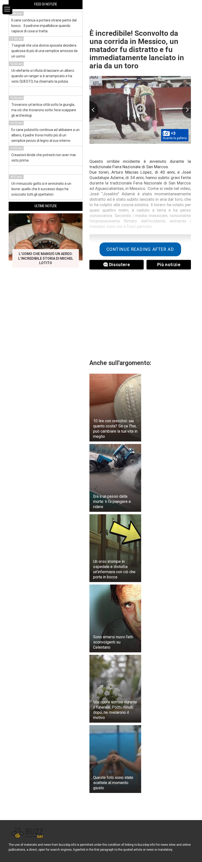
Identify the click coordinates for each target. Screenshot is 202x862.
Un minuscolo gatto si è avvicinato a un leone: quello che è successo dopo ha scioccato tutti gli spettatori (41, 189)
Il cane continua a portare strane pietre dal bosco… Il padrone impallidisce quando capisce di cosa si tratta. (44, 25)
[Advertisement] (140, 311)
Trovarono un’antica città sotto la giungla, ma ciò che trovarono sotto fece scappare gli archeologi (43, 110)
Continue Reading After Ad (140, 249)
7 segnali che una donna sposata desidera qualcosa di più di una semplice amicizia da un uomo (44, 50)
